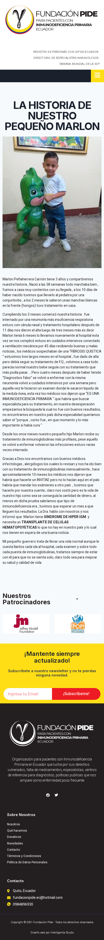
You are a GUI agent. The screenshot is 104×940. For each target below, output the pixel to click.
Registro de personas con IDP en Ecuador (66, 52)
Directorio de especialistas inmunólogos (66, 58)
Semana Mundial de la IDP (79, 64)
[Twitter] (56, 795)
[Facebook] (47, 795)
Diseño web (38, 932)
